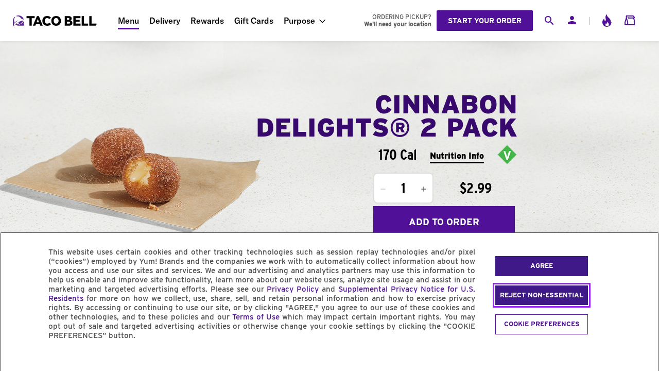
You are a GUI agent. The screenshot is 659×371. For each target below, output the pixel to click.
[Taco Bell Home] (56, 20)
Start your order (485, 20)
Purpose (299, 20)
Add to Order (444, 221)
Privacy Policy (293, 289)
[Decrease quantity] (383, 189)
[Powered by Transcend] (17, 359)
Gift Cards (253, 20)
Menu (128, 20)
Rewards (207, 20)
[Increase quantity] (423, 189)
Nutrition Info (457, 156)
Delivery (164, 20)
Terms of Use (256, 317)
